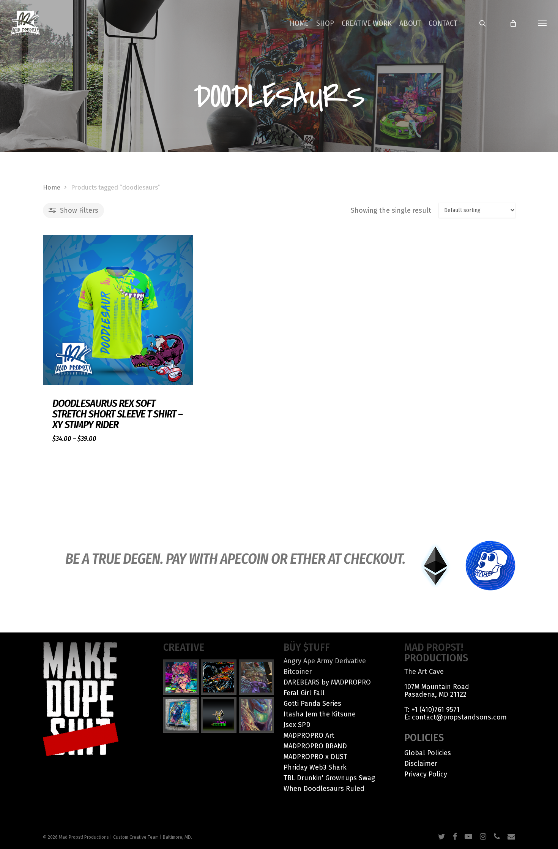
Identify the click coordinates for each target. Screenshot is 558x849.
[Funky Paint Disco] (256, 677)
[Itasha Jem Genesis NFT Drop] (181, 677)
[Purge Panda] (218, 677)
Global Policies (427, 753)
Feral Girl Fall (304, 693)
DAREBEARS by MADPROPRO (327, 682)
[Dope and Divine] (256, 715)
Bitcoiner (298, 671)
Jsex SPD (297, 725)
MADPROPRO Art (309, 735)
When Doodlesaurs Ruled (324, 788)
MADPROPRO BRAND (315, 746)
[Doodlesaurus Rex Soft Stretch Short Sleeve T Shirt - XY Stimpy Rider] (118, 310)
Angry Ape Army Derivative (325, 661)
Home (51, 187)
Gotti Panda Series (312, 703)
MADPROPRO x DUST (315, 756)
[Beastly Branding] (218, 715)
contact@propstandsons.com (459, 717)
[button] (543, 23)
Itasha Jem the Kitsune (320, 714)
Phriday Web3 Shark (315, 767)
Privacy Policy (425, 774)
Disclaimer (420, 763)
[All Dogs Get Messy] (181, 715)
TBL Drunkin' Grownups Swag (329, 778)
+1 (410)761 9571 (435, 709)
